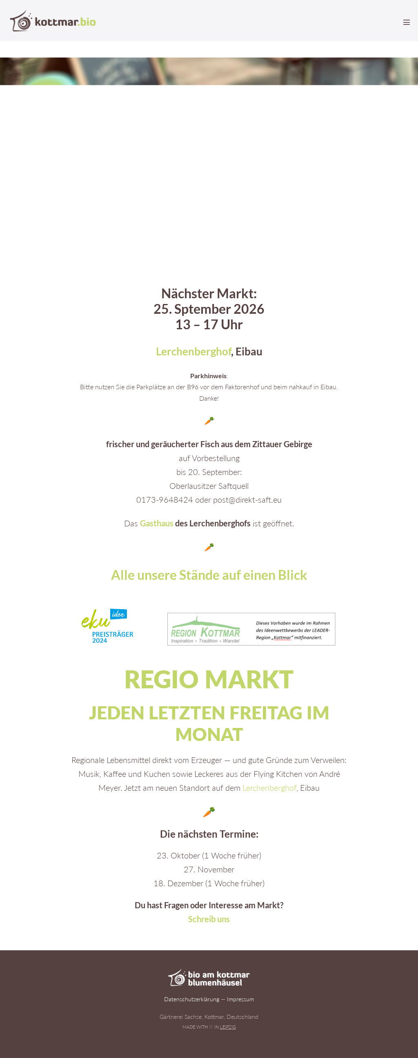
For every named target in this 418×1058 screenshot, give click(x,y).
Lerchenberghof (193, 351)
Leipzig (228, 1026)
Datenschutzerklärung (191, 999)
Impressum (240, 999)
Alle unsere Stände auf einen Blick (209, 575)
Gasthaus (156, 523)
